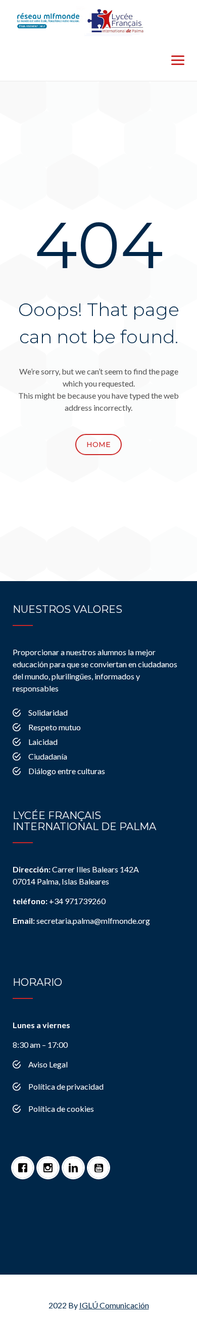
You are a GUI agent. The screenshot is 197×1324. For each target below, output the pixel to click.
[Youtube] (101, 1163)
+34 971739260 (59, 901)
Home (98, 444)
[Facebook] (25, 1163)
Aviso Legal (48, 1064)
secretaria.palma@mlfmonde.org (81, 920)
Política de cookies (61, 1108)
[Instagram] (50, 1163)
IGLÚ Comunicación (114, 1305)
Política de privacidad (66, 1086)
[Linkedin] (75, 1163)
